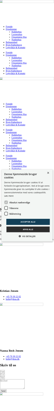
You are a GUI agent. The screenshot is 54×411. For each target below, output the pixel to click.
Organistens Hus (19, 37)
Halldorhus (17, 32)
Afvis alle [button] (28, 229)
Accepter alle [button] (28, 221)
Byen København (14, 45)
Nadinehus (16, 39)
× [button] (48, 173)
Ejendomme (11, 29)
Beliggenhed (11, 42)
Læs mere (9, 195)
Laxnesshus (17, 34)
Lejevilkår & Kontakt (15, 47)
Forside (9, 26)
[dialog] (27, 206)
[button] (27, 236)
